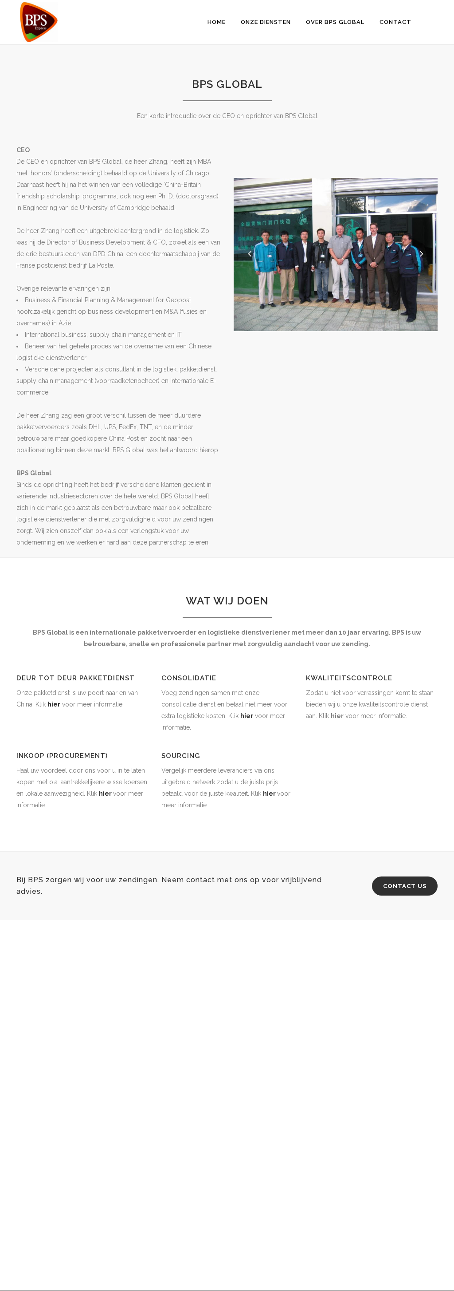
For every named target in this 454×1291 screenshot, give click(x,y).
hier (53, 704)
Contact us (405, 886)
